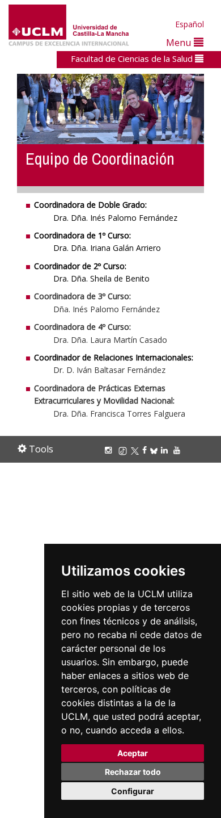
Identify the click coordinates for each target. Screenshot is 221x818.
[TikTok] (124, 449)
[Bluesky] (155, 449)
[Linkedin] (164, 449)
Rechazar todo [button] (133, 772)
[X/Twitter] (136, 449)
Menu (180, 42)
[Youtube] (178, 449)
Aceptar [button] (132, 753)
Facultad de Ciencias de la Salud (133, 58)
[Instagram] (110, 449)
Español (189, 24)
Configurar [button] (132, 791)
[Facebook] (146, 449)
